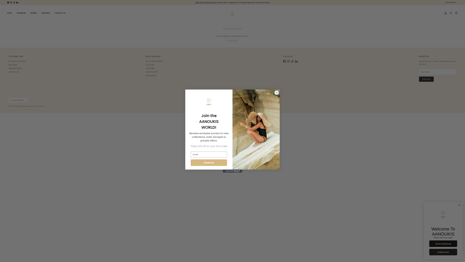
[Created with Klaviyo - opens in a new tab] (232, 171)
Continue (209, 162)
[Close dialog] (277, 92)
